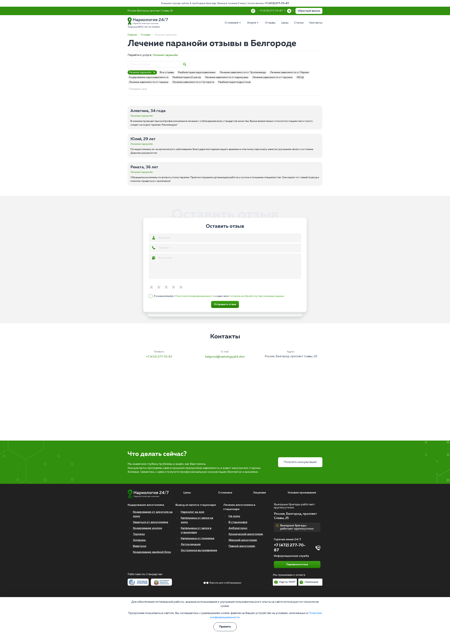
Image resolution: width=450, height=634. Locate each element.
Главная (132, 35)
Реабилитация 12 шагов (187, 77)
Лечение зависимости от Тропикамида (243, 72)
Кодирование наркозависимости (148, 77)
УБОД (300, 77)
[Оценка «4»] (174, 287)
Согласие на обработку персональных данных (256, 296)
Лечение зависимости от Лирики (289, 72)
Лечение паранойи (165, 55)
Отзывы (145, 35)
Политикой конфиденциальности (195, 296)
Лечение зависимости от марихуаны (226, 77)
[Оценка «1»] (152, 287)
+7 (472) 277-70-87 (277, 3)
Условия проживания (302, 492)
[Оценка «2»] (160, 287)
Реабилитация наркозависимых (197, 72)
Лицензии (259, 492)
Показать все (138, 89)
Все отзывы (167, 72)
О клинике (225, 492)
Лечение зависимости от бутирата (193, 82)
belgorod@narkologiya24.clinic (225, 356)
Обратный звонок (309, 11)
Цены (187, 492)
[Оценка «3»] (167, 287)
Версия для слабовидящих (225, 583)
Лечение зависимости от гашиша (148, 82)
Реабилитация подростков (234, 82)
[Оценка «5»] (182, 287)
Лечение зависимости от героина (272, 77)
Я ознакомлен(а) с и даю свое (219, 296)
